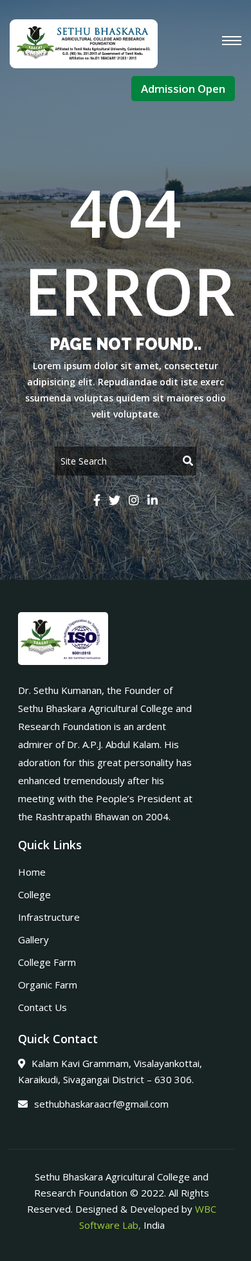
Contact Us (42, 1007)
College (34, 894)
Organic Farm (47, 984)
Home (32, 871)
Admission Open (183, 88)
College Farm (47, 962)
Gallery (33, 939)
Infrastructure (49, 916)
